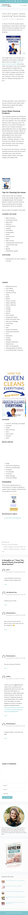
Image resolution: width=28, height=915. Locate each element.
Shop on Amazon (13, 508)
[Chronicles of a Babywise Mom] (6, 5)
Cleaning (6, 542)
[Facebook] (12, 1)
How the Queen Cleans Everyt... (13, 505)
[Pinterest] (15, 1)
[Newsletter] (21, 1)
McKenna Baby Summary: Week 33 (14, 547)
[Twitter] (6, 1)
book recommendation (11, 544)
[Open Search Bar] (21, 5)
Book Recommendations (13, 518)
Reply (5, 584)
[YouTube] (18, 1)
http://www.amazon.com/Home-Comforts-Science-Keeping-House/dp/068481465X (13, 709)
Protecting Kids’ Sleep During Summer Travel (15, 891)
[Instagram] (9, 1)
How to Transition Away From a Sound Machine (15, 880)
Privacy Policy (19, 912)
